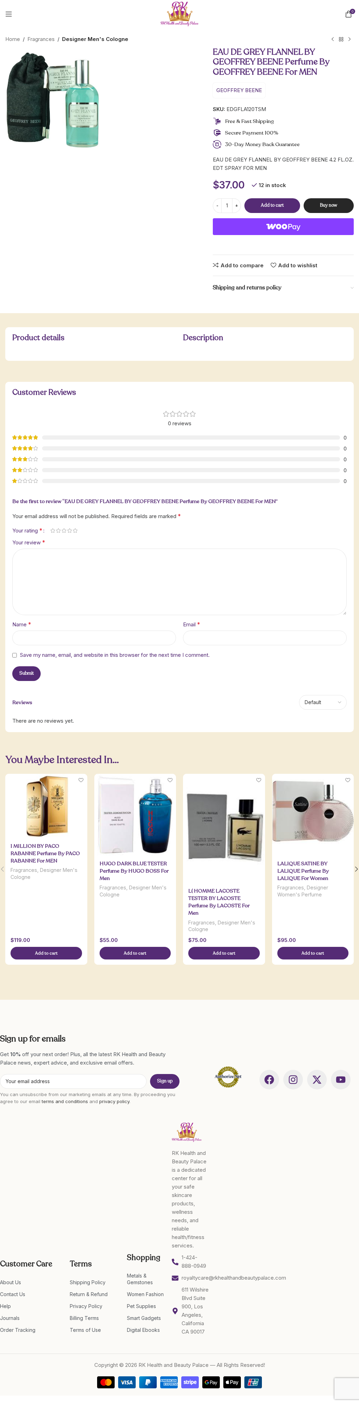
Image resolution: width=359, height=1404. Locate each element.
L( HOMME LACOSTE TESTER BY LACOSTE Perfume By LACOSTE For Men (219, 901)
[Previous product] (332, 39)
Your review (28, 542)
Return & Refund (89, 1294)
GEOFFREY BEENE (239, 90)
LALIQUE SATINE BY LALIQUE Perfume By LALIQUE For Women (303, 871)
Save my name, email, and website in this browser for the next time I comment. (115, 655)
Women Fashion (145, 1294)
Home (12, 39)
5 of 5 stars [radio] (75, 530)
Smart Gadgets (144, 1318)
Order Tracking (17, 1330)
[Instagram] (293, 1079)
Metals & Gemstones (140, 1279)
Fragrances (41, 39)
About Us (10, 1282)
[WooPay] (283, 226)
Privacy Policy (86, 1306)
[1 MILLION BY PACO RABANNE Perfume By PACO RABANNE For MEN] (46, 806)
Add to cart (272, 205)
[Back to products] (341, 39)
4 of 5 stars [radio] (69, 530)
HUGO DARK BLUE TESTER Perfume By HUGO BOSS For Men (134, 871)
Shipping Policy (88, 1282)
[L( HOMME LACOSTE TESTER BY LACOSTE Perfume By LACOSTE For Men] (224, 828)
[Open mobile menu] (9, 14)
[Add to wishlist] (81, 780)
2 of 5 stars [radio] (58, 530)
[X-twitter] (317, 1079)
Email (191, 624)
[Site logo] (180, 13)
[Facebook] (269, 1079)
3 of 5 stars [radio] (64, 530)
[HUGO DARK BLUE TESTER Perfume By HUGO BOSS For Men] (135, 815)
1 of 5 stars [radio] (52, 530)
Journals (10, 1318)
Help (5, 1306)
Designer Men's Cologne (95, 39)
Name (21, 624)
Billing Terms (84, 1318)
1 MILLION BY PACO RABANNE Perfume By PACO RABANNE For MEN (45, 853)
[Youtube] (341, 1079)
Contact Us (12, 1294)
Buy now (328, 205)
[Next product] (349, 39)
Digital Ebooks (143, 1330)
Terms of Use (85, 1330)
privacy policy (114, 1101)
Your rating (27, 530)
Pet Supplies (141, 1306)
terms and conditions (65, 1101)
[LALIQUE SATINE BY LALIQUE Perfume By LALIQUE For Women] (313, 815)
